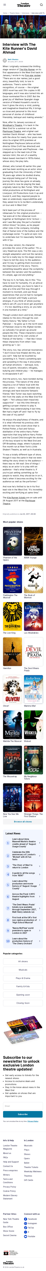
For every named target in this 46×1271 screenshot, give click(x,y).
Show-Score (8, 1231)
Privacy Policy (33, 1121)
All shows (23, 961)
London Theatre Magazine (10, 1147)
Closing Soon (23, 1003)
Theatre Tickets (31, 1167)
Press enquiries (10, 1170)
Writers (6, 1175)
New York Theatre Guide (11, 1221)
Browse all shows (23, 821)
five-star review (33, 75)
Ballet (26, 1163)
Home (5, 13)
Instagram (32, 1223)
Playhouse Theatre (12, 131)
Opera (27, 1158)
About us (7, 1153)
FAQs (5, 1157)
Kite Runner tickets (16, 497)
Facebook (32, 1219)
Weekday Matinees (33, 1171)
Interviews (25, 13)
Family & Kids (23, 986)
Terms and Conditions (8, 1181)
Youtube (31, 1236)
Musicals (23, 969)
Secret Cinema (9, 1235)
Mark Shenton (13, 59)
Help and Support (11, 1162)
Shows (27, 1154)
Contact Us (8, 1166)
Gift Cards (28, 1180)
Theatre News (15, 13)
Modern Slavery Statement (10, 1197)
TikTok (31, 1228)
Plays (26, 1150)
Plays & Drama (23, 978)
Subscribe (23, 1114)
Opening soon (23, 994)
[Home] (23, 5)
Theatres (28, 1176)
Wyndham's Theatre (12, 125)
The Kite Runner (27, 69)
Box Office (8, 1227)
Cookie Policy (9, 1191)
